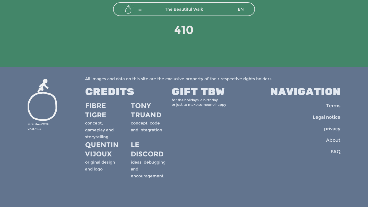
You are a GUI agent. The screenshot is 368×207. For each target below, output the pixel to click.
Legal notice (326, 117)
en (241, 9)
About (333, 140)
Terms (333, 105)
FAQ (335, 151)
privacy (332, 128)
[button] (140, 9)
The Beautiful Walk (184, 9)
